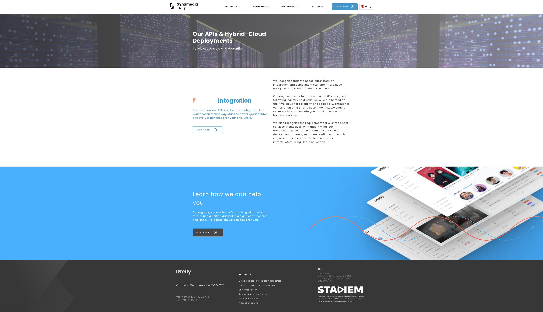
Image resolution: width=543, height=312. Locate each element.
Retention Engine (248, 298)
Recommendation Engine (253, 294)
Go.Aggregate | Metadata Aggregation (260, 281)
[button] (232, 7)
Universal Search (248, 290)
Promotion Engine (248, 303)
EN (366, 6)
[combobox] (366, 7)
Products (245, 274)
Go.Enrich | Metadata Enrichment (257, 285)
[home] (184, 7)
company (318, 6)
